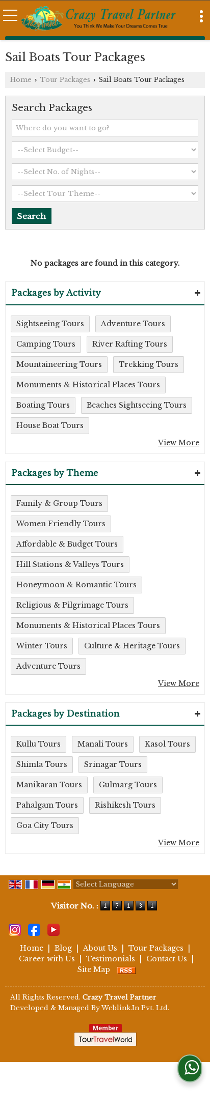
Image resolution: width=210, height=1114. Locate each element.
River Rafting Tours (129, 344)
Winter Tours (41, 645)
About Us (100, 948)
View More (178, 442)
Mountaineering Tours (59, 364)
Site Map (93, 969)
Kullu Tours (38, 744)
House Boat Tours (50, 425)
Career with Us (47, 958)
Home (21, 79)
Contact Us (166, 958)
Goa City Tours (44, 825)
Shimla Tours (41, 764)
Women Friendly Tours (61, 523)
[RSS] (126, 969)
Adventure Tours (133, 323)
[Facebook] (34, 929)
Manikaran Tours (49, 784)
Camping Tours (45, 344)
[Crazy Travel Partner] (98, 19)
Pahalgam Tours (47, 805)
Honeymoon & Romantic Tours (76, 584)
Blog (63, 948)
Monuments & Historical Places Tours (88, 384)
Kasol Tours (167, 744)
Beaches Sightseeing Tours (137, 405)
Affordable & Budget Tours (67, 544)
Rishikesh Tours (125, 805)
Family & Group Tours (59, 503)
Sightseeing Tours (50, 323)
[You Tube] (53, 929)
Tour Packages (65, 79)
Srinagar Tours (113, 764)
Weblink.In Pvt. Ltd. (135, 1008)
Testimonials (110, 958)
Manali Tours (102, 744)
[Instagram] (15, 929)
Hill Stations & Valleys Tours (70, 564)
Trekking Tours (148, 364)
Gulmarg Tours (128, 784)
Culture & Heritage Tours (132, 645)
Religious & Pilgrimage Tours (72, 605)
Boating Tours (43, 405)
